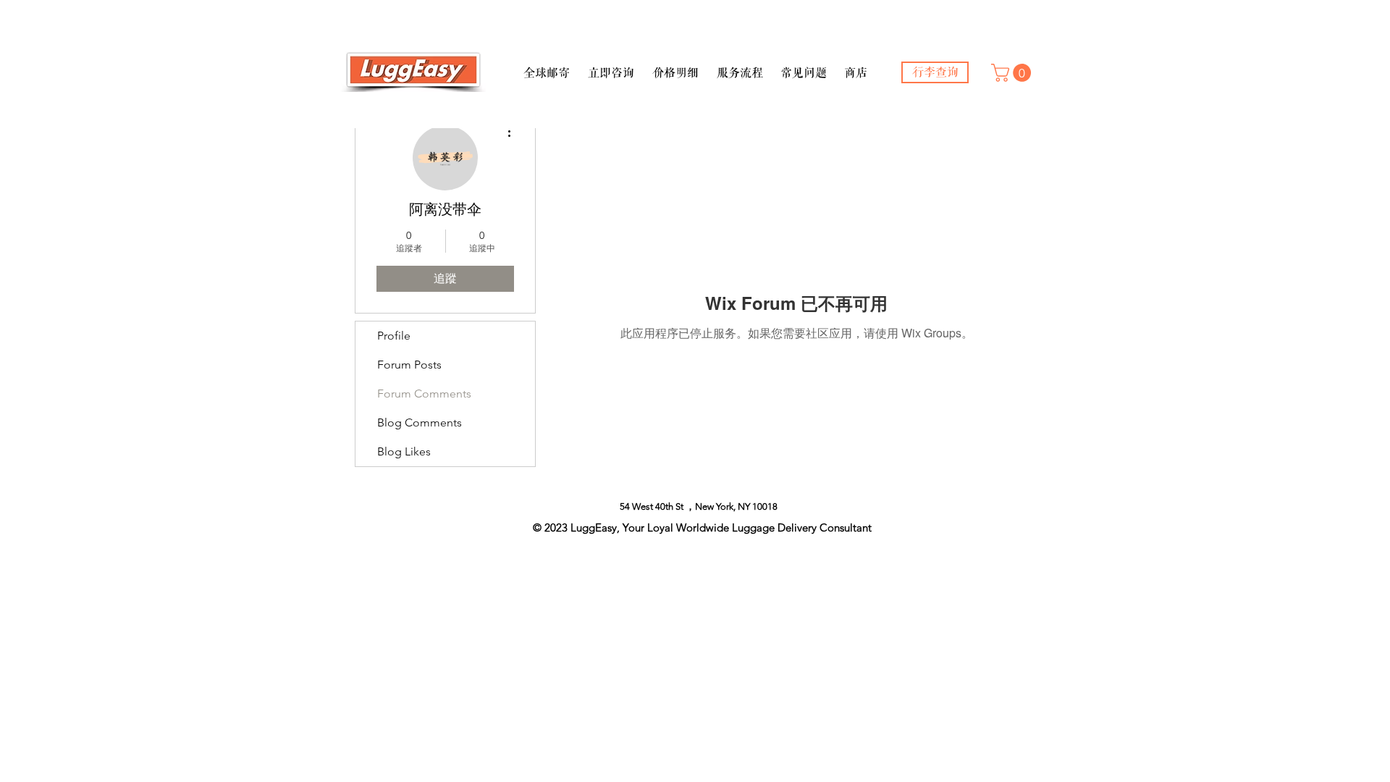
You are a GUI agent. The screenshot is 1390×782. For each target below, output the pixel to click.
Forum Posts (409, 364)
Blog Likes (404, 451)
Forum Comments (424, 393)
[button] (546, 66)
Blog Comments (419, 422)
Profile (393, 335)
